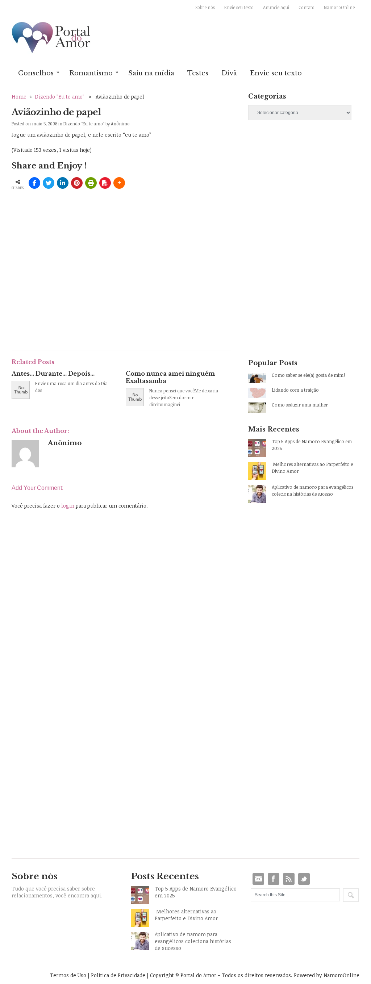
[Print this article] (91, 183)
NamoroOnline (339, 7)
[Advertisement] (96, 291)
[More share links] (119, 183)
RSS (289, 879)
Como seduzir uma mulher (300, 404)
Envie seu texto (239, 7)
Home (19, 96)
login (67, 505)
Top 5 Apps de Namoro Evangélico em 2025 (312, 444)
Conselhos (38, 72)
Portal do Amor (51, 38)
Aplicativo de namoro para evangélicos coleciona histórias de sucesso (312, 490)
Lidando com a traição (295, 390)
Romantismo (93, 72)
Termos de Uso (68, 975)
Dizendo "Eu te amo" (59, 96)
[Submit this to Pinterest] (77, 183)
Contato (306, 7)
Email (258, 879)
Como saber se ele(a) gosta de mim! (308, 375)
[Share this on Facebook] (34, 183)
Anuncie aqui (276, 7)
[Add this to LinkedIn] (62, 183)
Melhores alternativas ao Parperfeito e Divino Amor (312, 467)
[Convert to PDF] (105, 183)
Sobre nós (205, 7)
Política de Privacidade (118, 975)
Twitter (304, 879)
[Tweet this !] (48, 183)
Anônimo (120, 123)
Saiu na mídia (151, 73)
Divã (229, 73)
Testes (197, 73)
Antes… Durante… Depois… (53, 373)
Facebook (273, 879)
